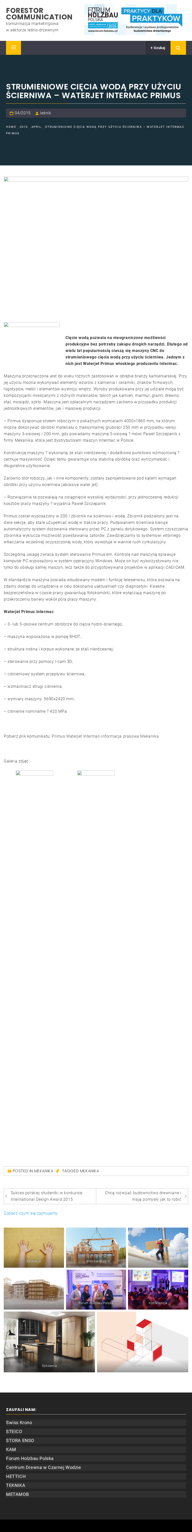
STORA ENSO (20, 1440)
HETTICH (16, 1476)
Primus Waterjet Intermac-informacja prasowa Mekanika (105, 736)
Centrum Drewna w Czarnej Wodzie (43, 1467)
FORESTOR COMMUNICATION (39, 14)
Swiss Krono (19, 1422)
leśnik (45, 113)
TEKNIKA (15, 1485)
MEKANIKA (44, 1171)
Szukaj (159, 48)
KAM (11, 1449)
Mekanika (89, 1171)
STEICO (14, 1431)
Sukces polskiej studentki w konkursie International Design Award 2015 (46, 1196)
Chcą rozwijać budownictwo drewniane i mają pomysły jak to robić (143, 1196)
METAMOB (17, 1494)
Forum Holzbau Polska (30, 1458)
